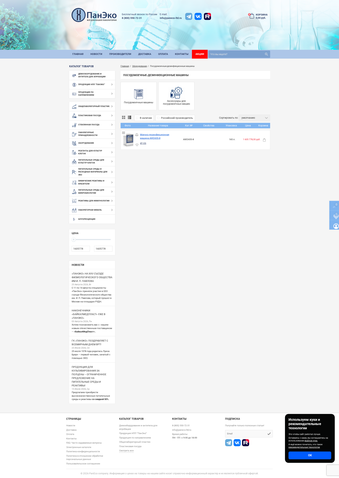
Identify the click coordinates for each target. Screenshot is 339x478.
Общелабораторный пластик (134, 442)
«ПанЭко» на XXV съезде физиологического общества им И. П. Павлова (92, 277)
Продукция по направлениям (135, 437)
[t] (188, 16)
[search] (266, 54)
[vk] (198, 16)
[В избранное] (136, 145)
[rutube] (207, 16)
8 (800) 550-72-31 (132, 18)
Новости (78, 265)
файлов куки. (311, 441)
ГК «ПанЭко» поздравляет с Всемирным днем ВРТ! (90, 342)
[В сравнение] (136, 135)
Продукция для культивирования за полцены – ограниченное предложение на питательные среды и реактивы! (89, 376)
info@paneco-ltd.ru (171, 18)
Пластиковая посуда (130, 446)
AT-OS (143, 143)
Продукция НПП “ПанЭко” (133, 433)
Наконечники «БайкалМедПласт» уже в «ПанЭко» (88, 314)
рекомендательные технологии (304, 447)
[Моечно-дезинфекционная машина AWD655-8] (128, 140)
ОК (310, 455)
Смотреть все (126, 450)
